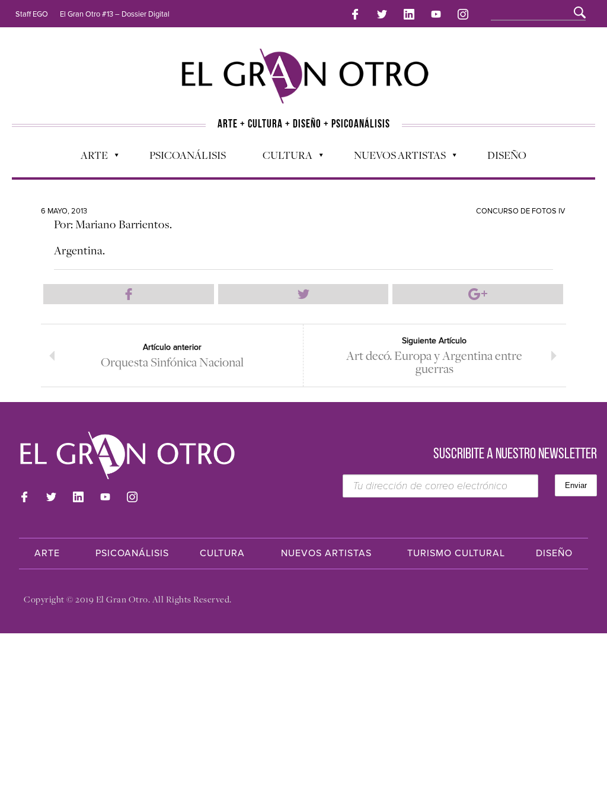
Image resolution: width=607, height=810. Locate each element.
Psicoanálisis (187, 155)
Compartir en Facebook (128, 294)
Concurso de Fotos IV (520, 211)
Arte (88, 158)
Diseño (506, 155)
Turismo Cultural (456, 553)
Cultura (281, 158)
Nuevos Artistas (394, 158)
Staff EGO (31, 14)
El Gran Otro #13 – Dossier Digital (115, 14)
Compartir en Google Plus (477, 294)
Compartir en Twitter (303, 294)
